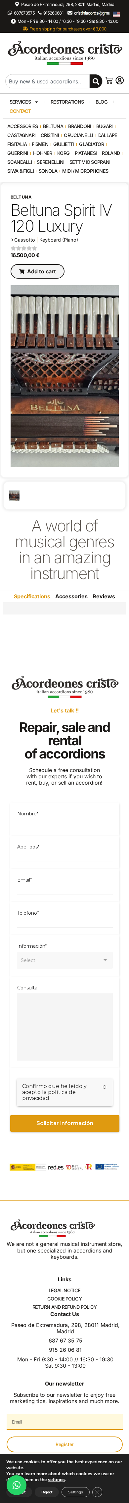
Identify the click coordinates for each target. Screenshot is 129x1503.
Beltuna (53, 126)
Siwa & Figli (20, 171)
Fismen (40, 144)
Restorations (67, 102)
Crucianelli (78, 135)
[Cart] (108, 80)
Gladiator (91, 144)
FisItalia (17, 144)
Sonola (48, 171)
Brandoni (79, 126)
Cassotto (24, 240)
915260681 (53, 13)
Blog (102, 102)
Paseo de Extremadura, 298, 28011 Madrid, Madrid (67, 4)
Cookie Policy (64, 1298)
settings (56, 1480)
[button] (37, 271)
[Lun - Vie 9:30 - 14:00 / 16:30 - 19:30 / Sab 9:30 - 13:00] (13, 21)
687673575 (24, 13)
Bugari (104, 126)
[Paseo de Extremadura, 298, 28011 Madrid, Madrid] (17, 4)
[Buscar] (96, 81)
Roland (111, 153)
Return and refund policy (64, 1307)
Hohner (42, 153)
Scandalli (19, 162)
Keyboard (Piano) (58, 240)
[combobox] (47, 81)
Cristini (50, 135)
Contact (20, 111)
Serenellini (50, 162)
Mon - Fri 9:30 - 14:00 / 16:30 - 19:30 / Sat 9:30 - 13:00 (68, 21)
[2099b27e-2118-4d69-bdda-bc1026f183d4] (14, 495)
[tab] (32, 596)
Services (20, 102)
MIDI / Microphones (85, 171)
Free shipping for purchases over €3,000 (68, 28)
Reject (46, 1492)
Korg (63, 153)
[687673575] (9, 12)
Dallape (107, 135)
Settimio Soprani (89, 162)
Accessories (22, 126)
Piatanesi (86, 153)
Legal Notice (64, 1290)
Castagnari (21, 135)
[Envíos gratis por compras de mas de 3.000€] (25, 28)
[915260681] (40, 13)
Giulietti (63, 144)
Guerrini (17, 153)
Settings (75, 1492)
